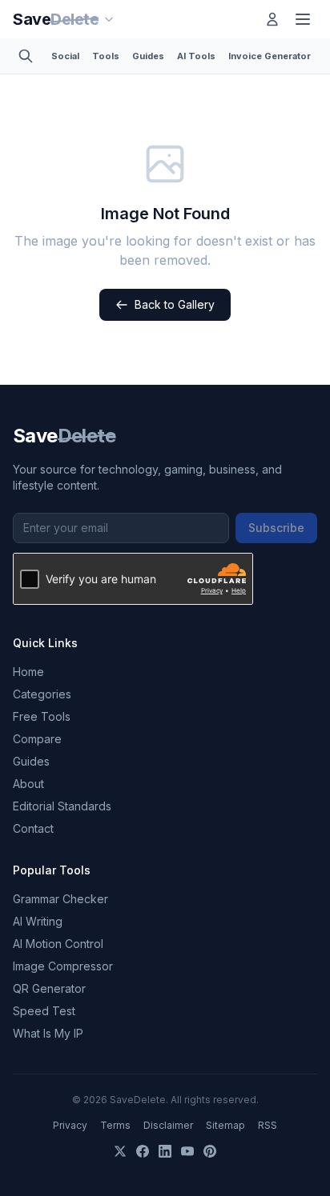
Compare (37, 739)
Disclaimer (168, 1125)
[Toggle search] (25, 56)
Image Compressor (63, 966)
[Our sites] (109, 19)
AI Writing (37, 921)
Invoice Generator (269, 56)
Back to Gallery (175, 304)
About (28, 783)
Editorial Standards (62, 806)
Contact (33, 828)
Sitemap (225, 1125)
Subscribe (276, 527)
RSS (267, 1125)
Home (28, 671)
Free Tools (41, 716)
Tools (105, 56)
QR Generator (49, 988)
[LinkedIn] (165, 1151)
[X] (120, 1151)
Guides (148, 56)
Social (65, 56)
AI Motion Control (58, 943)
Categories (42, 694)
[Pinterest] (209, 1151)
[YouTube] (187, 1151)
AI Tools (196, 56)
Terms (115, 1125)
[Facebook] (142, 1151)
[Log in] (272, 19)
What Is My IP (48, 1033)
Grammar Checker (60, 899)
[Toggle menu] (302, 19)
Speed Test (44, 1011)
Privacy (70, 1125)
